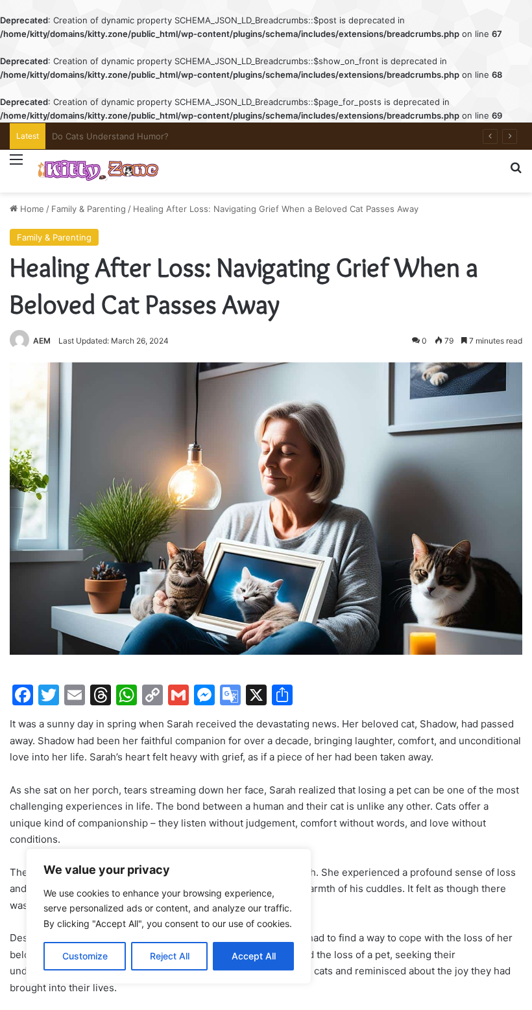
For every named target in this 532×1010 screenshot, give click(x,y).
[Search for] (515, 172)
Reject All (169, 955)
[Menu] (16, 166)
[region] (168, 916)
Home (31, 209)
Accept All (254, 955)
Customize (85, 955)
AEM (42, 341)
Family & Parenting (88, 209)
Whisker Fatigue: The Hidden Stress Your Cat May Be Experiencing (188, 136)
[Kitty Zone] (98, 171)
